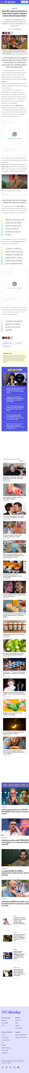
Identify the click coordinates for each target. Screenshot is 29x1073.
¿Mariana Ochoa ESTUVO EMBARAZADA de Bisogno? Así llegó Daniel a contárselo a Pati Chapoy (15, 399)
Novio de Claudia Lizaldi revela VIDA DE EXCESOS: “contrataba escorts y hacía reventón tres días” (15, 417)
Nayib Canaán (16, 978)
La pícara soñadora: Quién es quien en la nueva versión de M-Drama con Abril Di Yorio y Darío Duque (19, 972)
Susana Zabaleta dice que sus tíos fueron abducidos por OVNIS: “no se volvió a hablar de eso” (15, 390)
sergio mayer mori (7, 343)
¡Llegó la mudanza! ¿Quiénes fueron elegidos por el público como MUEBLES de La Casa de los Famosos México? (19, 955)
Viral (14, 916)
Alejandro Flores (18, 29)
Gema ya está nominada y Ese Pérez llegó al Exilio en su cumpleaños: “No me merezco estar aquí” (19, 937)
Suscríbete (24, 2)
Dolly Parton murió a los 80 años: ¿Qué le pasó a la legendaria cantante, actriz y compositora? (15, 426)
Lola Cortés (18, 343)
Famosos (14, 8)
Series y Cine (16, 967)
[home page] (9, 2)
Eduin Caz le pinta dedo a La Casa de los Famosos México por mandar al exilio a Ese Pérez (15, 408)
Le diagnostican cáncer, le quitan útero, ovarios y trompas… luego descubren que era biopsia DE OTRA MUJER (19, 920)
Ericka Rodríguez (16, 927)
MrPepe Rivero (16, 943)
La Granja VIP (6, 346)
